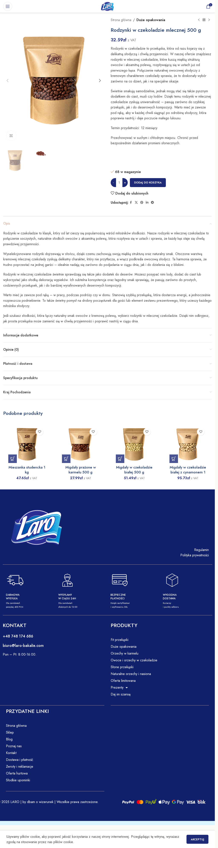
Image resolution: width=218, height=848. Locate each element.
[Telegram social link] (152, 202)
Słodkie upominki (18, 780)
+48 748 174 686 (18, 636)
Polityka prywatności (194, 555)
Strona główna (121, 19)
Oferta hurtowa (17, 773)
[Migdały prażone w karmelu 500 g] (80, 444)
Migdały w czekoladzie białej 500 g (134, 470)
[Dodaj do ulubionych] (39, 432)
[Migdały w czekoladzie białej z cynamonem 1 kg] (188, 444)
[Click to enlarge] (11, 135)
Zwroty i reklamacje (19, 766)
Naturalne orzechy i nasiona (131, 673)
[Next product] (209, 20)
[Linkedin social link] (147, 202)
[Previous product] (198, 20)
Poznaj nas (14, 746)
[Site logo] (107, 6)
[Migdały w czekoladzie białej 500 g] (134, 444)
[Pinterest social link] (142, 202)
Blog (9, 739)
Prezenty (117, 687)
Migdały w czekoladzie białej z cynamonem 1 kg (188, 472)
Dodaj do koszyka (148, 182)
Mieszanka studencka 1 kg (27, 470)
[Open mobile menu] (7, 6)
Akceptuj (197, 839)
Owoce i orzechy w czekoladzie (134, 660)
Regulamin (201, 549)
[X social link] (136, 202)
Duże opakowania (150, 19)
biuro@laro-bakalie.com (23, 645)
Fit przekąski (119, 639)
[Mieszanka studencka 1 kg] (26, 444)
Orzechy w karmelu (124, 653)
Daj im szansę (121, 694)
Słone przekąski (122, 667)
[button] (7, 80)
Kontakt (11, 752)
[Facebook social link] (130, 202)
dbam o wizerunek (39, 801)
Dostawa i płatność (19, 759)
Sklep (10, 732)
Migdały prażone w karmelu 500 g (80, 470)
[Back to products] (204, 20)
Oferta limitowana (123, 680)
